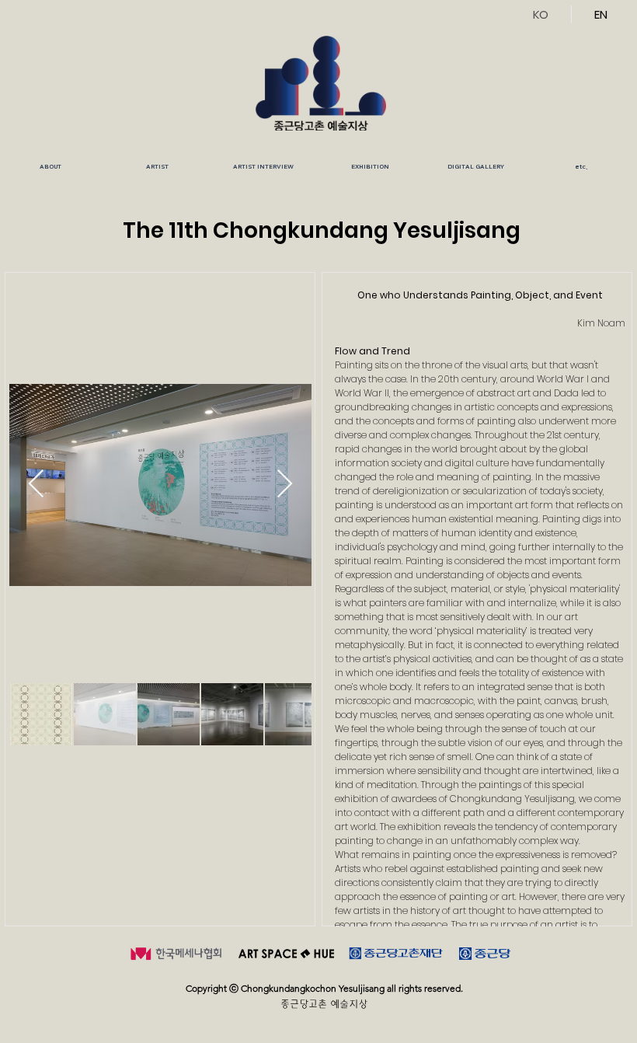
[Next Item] (285, 484)
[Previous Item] (36, 484)
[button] (157, 167)
